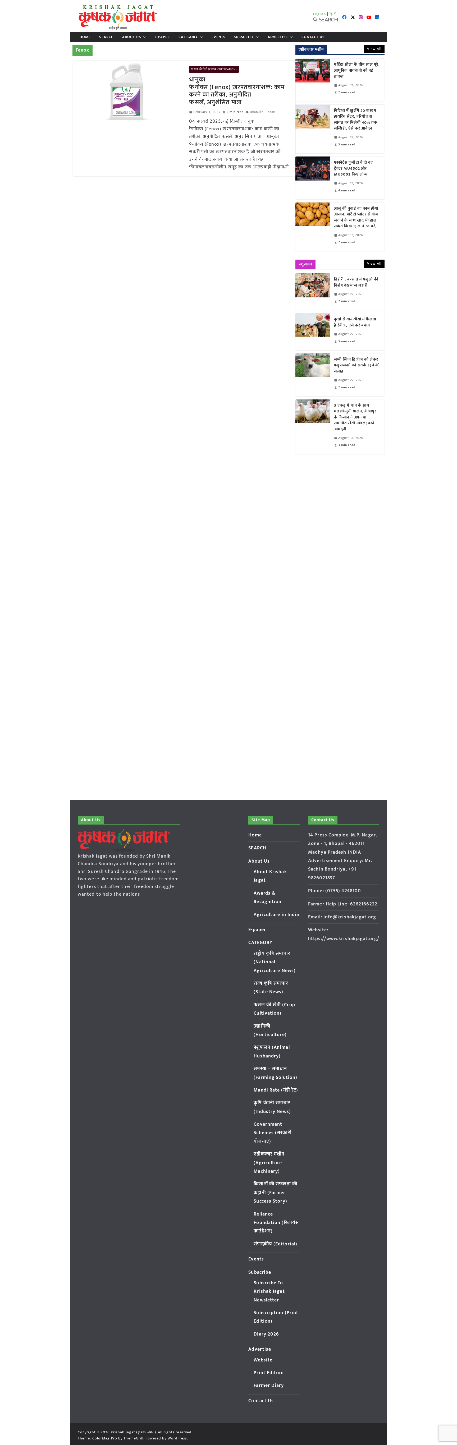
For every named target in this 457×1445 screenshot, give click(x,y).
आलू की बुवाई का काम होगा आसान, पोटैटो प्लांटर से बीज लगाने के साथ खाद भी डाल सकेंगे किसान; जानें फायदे (356, 217)
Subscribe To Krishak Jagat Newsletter (269, 1291)
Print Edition (269, 1373)
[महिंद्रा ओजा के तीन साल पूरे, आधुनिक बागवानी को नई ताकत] (312, 80)
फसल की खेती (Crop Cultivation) (214, 69)
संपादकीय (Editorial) (275, 1244)
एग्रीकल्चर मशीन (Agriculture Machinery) (269, 1162)
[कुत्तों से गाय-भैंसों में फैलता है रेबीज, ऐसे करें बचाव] (312, 331)
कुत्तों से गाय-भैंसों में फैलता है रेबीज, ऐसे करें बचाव (355, 322)
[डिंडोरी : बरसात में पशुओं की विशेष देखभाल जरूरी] (312, 291)
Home (85, 37)
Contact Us (313, 37)
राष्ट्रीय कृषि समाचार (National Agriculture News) (275, 962)
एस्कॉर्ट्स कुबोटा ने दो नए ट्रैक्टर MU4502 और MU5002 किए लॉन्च (353, 169)
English (319, 14)
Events (218, 37)
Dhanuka (257, 111)
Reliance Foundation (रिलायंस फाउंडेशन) (276, 1222)
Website (263, 1360)
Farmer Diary (269, 1385)
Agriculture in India (276, 915)
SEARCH (106, 37)
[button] (143, 37)
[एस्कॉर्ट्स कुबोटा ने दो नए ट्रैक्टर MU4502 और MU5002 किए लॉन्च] (312, 178)
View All (374, 49)
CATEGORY (188, 37)
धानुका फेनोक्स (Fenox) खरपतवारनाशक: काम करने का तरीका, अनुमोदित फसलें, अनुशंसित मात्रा (237, 91)
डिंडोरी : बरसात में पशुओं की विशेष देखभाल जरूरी (356, 282)
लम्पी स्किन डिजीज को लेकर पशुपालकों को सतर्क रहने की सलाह (357, 366)
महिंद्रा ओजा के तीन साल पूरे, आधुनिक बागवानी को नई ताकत (357, 71)
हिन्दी (333, 14)
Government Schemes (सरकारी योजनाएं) (272, 1132)
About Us (131, 37)
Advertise (278, 37)
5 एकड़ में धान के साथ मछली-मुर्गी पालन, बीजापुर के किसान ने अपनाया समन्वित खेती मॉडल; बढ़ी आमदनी (355, 417)
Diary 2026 (266, 1334)
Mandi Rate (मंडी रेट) (276, 1090)
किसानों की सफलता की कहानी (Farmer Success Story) (275, 1192)
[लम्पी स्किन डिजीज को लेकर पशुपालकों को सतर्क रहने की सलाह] (312, 374)
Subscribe (244, 37)
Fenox (270, 111)
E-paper (162, 37)
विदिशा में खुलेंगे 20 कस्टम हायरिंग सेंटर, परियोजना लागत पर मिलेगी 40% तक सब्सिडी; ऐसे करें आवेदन (356, 120)
